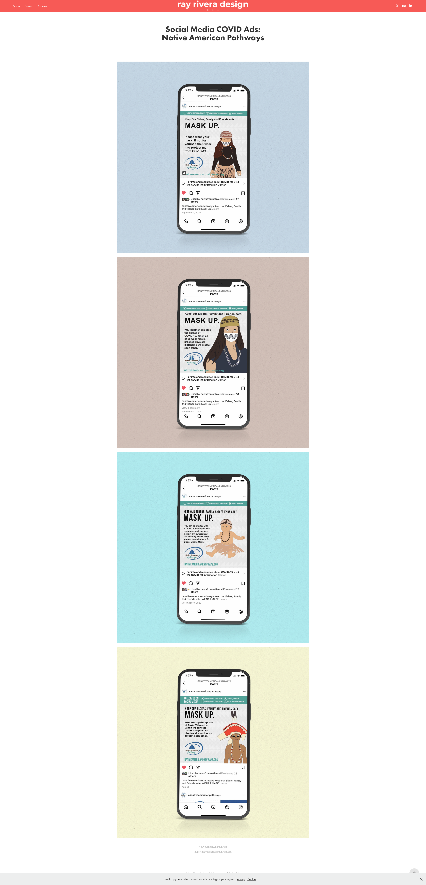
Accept (241, 879)
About (16, 6)
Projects (29, 6)
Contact (43, 6)
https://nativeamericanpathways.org (213, 851)
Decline (251, 879)
